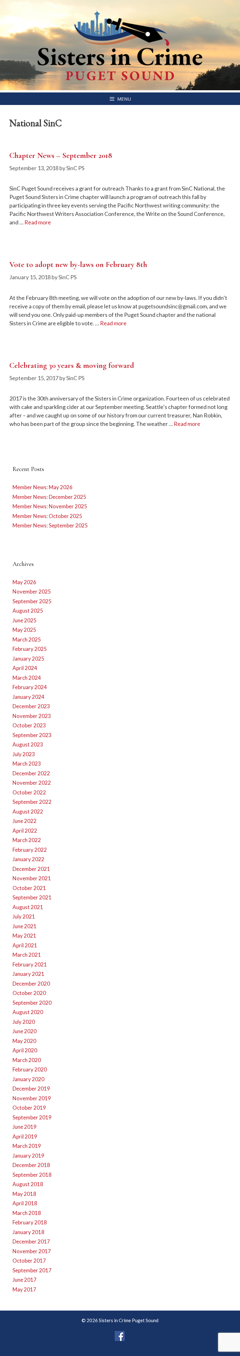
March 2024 (26, 677)
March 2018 (26, 1213)
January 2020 (28, 1079)
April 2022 (24, 830)
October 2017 (29, 1260)
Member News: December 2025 (49, 497)
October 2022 (29, 792)
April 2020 (24, 1050)
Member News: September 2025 (50, 525)
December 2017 (31, 1241)
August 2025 (27, 610)
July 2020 (23, 1021)
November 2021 (31, 878)
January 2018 (28, 1232)
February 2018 (29, 1222)
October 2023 (29, 725)
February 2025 (29, 649)
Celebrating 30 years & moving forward (71, 365)
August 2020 (27, 1012)
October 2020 (29, 993)
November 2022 (31, 782)
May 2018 (24, 1194)
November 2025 (31, 591)
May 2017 (24, 1289)
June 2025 (24, 620)
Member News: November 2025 (49, 506)
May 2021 (24, 935)
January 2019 (28, 1155)
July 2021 (23, 916)
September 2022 (32, 801)
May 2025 (24, 629)
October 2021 (29, 888)
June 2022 (24, 821)
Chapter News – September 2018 (60, 155)
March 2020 (26, 1060)
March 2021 (26, 954)
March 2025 (26, 639)
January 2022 (28, 859)
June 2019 (24, 1126)
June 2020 (24, 1031)
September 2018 (32, 1174)
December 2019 (31, 1088)
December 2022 (31, 773)
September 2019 (32, 1117)
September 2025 (32, 601)
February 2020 (29, 1069)
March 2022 (26, 840)
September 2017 (32, 1270)
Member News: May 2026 (42, 487)
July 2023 (23, 754)
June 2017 (24, 1279)
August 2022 (27, 811)
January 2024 (28, 697)
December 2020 (31, 983)
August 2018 (27, 1184)
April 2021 (24, 945)
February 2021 (29, 964)
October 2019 (29, 1107)
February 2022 (29, 849)
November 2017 (31, 1251)
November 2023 (31, 716)
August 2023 (27, 744)
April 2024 (24, 668)
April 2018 (24, 1203)
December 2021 (31, 869)
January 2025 (28, 658)
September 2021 (32, 897)
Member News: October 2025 (47, 516)
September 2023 (32, 735)
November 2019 (31, 1098)
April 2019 (24, 1136)
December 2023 (31, 706)
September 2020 (32, 1002)
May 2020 (24, 1041)
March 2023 (26, 763)
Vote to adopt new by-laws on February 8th (78, 264)
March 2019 (26, 1146)
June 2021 (24, 926)
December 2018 (31, 1165)
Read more (37, 222)
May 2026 (24, 582)
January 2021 (28, 974)
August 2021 (27, 907)
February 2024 (29, 687)
